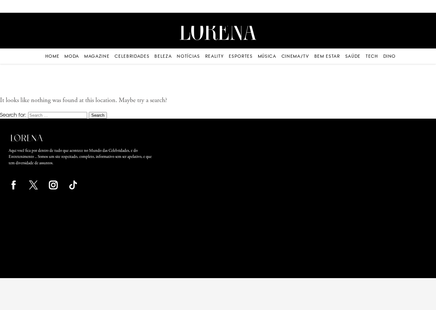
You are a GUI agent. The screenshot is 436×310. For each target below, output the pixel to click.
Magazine (96, 56)
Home (52, 56)
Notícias (188, 56)
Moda (71, 56)
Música (267, 56)
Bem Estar (327, 56)
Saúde (353, 56)
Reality (214, 56)
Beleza (163, 56)
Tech (372, 56)
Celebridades (132, 56)
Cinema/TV (295, 56)
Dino (389, 56)
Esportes (240, 56)
